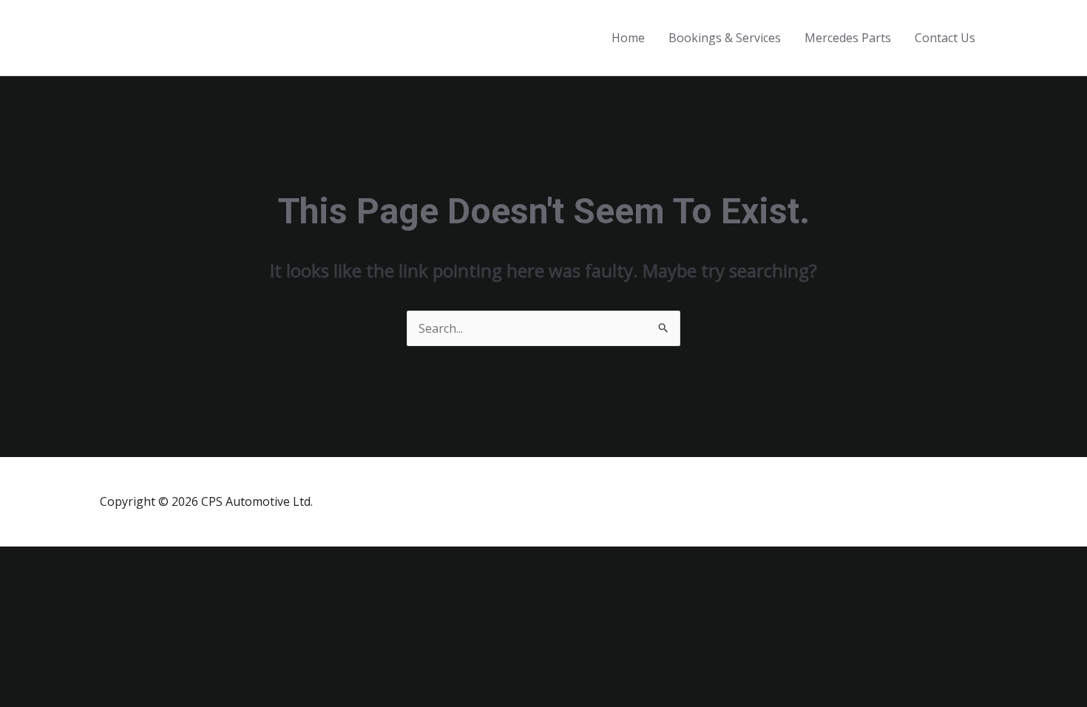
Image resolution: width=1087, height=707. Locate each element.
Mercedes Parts (848, 38)
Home (628, 38)
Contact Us (945, 38)
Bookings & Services (724, 38)
